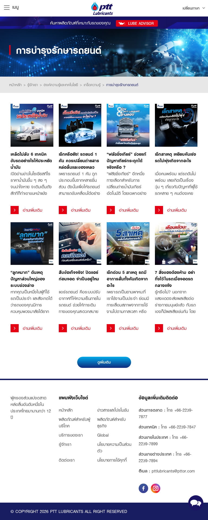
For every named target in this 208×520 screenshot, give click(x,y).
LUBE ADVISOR (141, 23)
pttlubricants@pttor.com (173, 471)
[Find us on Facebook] (143, 488)
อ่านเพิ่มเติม (32, 210)
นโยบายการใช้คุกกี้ (112, 460)
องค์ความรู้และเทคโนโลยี (61, 84)
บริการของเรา (71, 435)
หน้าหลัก (15, 84)
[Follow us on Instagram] (155, 488)
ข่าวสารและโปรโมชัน (113, 410)
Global (103, 435)
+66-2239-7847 (182, 427)
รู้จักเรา (32, 84)
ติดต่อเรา (66, 460)
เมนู (15, 7)
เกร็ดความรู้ (92, 84)
